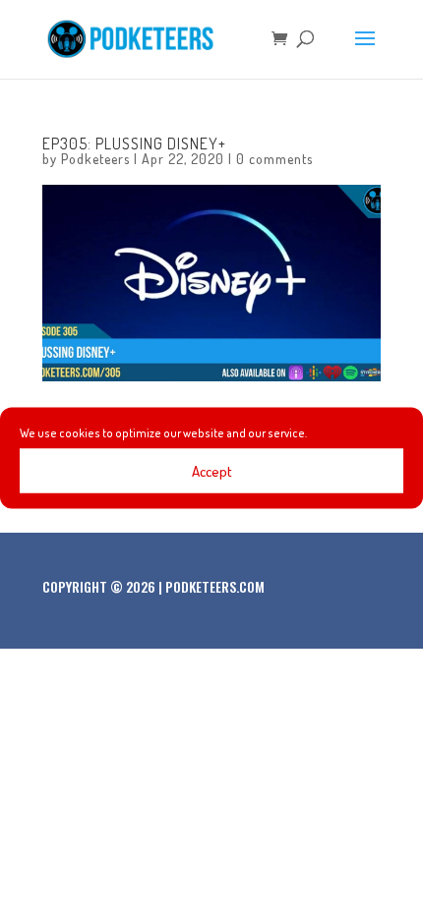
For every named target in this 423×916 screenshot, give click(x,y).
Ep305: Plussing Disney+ (134, 143)
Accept (212, 470)
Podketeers (95, 158)
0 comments (274, 158)
